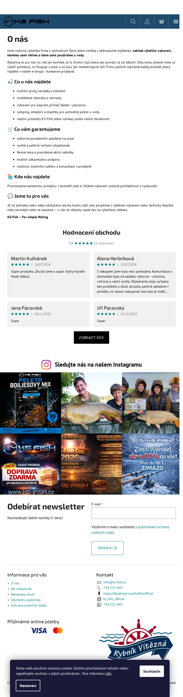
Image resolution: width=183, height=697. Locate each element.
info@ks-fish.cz (114, 582)
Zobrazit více (91, 337)
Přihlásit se (107, 548)
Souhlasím (151, 671)
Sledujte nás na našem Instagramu (98, 364)
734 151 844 (112, 588)
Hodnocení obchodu (91, 232)
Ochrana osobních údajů (29, 605)
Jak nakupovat (21, 588)
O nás (15, 583)
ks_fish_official (113, 599)
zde (108, 673)
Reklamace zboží (23, 594)
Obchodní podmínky (26, 600)
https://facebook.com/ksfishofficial (128, 593)
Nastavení (28, 685)
